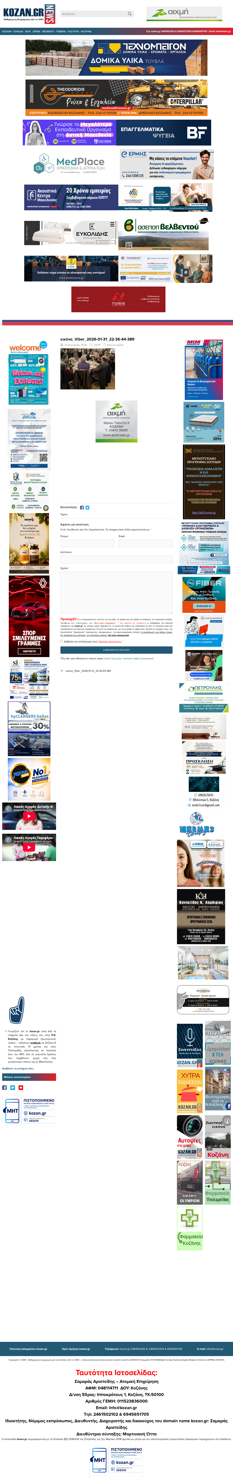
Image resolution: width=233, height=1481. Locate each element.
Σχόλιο (64, 568)
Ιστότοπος (66, 552)
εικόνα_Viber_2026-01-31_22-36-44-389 (88, 671)
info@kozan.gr (210, 1349)
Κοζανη (7, 31)
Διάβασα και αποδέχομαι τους (93, 641)
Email (122, 536)
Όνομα (64, 536)
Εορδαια (18, 31)
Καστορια (73, 31)
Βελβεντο (48, 31)
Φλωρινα (86, 31)
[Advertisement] (29, 934)
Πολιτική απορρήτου (104, 623)
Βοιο (28, 31)
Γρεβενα (61, 31)
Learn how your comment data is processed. (129, 658)
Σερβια (36, 31)
